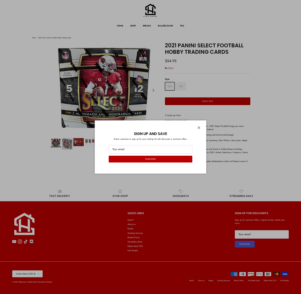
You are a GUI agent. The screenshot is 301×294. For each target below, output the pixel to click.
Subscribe (150, 159)
